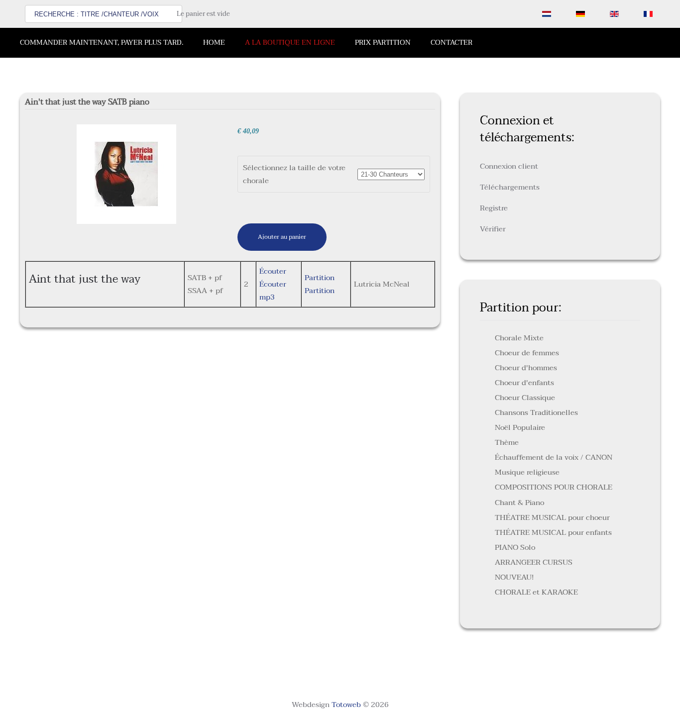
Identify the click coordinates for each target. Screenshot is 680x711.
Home (214, 42)
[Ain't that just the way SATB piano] (126, 173)
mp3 (267, 297)
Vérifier (493, 228)
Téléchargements (510, 187)
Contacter (451, 42)
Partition (320, 277)
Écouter (272, 271)
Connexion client (509, 166)
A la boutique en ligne (290, 42)
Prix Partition (383, 42)
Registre (494, 208)
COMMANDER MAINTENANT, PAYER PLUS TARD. (101, 42)
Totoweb (346, 704)
